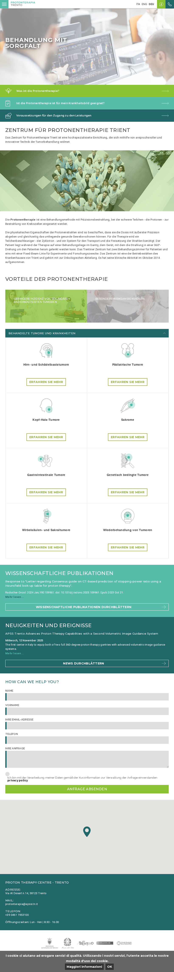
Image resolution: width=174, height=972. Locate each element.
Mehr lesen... (15, 597)
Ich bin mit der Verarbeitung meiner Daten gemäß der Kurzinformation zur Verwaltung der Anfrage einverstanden (82, 779)
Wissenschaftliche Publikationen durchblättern (84, 607)
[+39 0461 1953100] (170, 4)
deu (151, 4)
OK (109, 967)
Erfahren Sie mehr (46, 382)
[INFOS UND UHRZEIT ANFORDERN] (161, 4)
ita (138, 4)
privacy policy (17, 780)
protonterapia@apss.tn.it (21, 904)
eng (144, 4)
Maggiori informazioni (84, 967)
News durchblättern (83, 663)
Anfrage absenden (87, 789)
